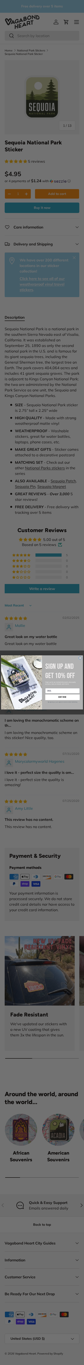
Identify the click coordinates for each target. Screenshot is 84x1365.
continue (62, 697)
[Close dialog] (80, 658)
